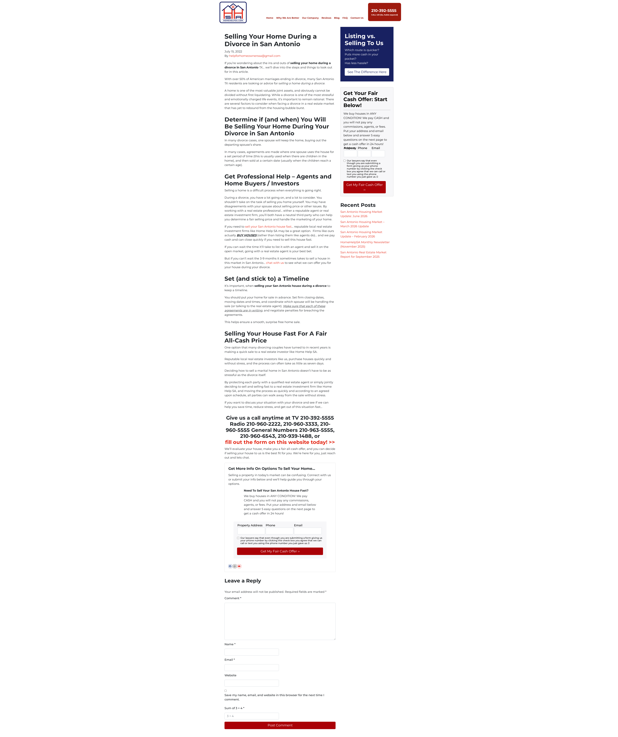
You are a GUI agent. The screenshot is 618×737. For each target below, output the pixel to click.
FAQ (345, 17)
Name (230, 644)
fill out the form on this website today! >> (280, 442)
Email (230, 660)
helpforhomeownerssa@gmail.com (254, 56)
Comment (233, 598)
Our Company (310, 17)
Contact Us (357, 17)
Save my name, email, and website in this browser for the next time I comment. (274, 697)
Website (230, 675)
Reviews (326, 17)
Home (269, 17)
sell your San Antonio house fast (268, 226)
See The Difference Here (366, 72)
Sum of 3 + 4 (234, 708)
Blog (337, 17)
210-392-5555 (383, 10)
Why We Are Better (287, 17)
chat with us (275, 263)
